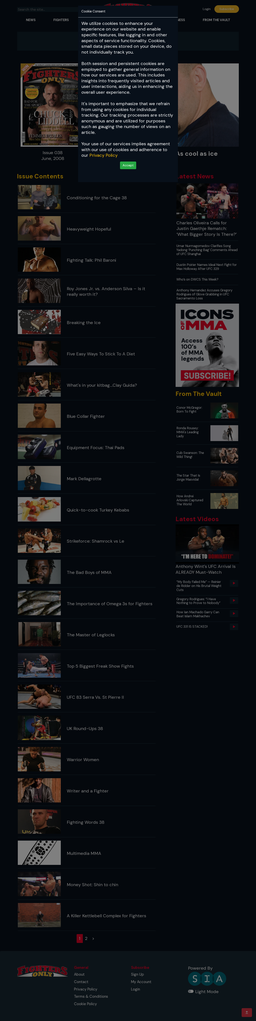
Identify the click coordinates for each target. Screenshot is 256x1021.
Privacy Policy (103, 155)
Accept (128, 165)
